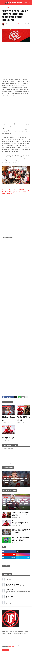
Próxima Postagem (24, 463)
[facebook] (9, 551)
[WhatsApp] (19, 397)
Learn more (11, 646)
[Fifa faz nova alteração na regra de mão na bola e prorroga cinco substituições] (6, 540)
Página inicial (5, 7)
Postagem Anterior (7, 463)
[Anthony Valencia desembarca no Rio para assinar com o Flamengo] (6, 515)
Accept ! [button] (5, 650)
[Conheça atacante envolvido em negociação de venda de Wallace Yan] (6, 532)
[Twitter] (15, 397)
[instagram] (23, 554)
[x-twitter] (23, 551)
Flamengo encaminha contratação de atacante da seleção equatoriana (8, 437)
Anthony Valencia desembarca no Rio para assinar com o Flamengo (23, 418)
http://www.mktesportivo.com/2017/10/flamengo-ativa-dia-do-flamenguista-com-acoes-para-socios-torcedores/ (16, 191)
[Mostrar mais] (26, 397)
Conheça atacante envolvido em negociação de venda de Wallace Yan (21, 531)
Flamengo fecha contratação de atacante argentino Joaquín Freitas (8, 418)
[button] (2, 2)
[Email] (23, 397)
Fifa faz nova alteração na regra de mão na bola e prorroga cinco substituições (21, 539)
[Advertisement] (16, 60)
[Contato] (9, 560)
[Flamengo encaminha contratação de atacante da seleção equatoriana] (6, 523)
